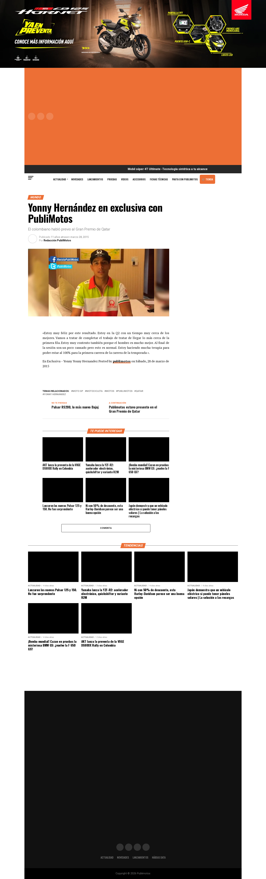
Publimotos (124, 391)
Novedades (77, 179)
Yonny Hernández (55, 394)
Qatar (139, 391)
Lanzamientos (95, 179)
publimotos (122, 361)
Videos (124, 179)
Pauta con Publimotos (185, 179)
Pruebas (112, 179)
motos (110, 391)
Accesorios (139, 179)
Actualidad (59, 179)
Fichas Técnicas (159, 179)
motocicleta (94, 391)
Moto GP (78, 391)
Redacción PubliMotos (57, 240)
